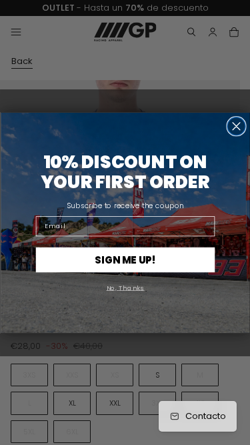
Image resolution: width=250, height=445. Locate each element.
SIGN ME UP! (125, 259)
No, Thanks (125, 287)
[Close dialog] (236, 126)
